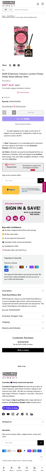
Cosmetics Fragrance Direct (13, 460)
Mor (3, 70)
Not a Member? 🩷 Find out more (14, 106)
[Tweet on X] (10, 65)
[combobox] (23, 10)
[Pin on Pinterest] (18, 65)
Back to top (22, 366)
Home (3, 16)
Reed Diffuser (10, 16)
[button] (42, 3)
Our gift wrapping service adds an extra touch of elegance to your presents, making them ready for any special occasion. (23, 133)
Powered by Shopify (27, 460)
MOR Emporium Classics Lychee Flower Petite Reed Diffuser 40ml (19, 17)
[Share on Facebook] (14, 65)
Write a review (23, 350)
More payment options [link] (23, 124)
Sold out (31, 112)
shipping (13, 88)
